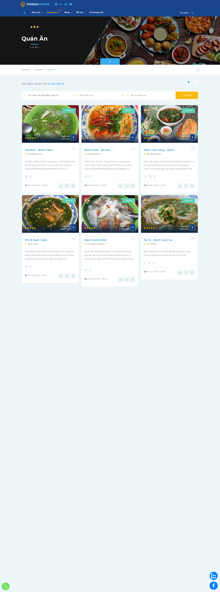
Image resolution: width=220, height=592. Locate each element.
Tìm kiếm (187, 95)
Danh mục (54, 11)
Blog (67, 12)
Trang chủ (25, 70)
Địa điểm (39, 70)
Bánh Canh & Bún (96, 240)
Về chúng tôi (96, 12)
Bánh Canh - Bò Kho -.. (99, 150)
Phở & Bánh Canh (36, 240)
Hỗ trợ (80, 12)
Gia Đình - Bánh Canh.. (39, 150)
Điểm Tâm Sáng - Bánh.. (159, 150)
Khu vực (36, 12)
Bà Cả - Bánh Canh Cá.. (158, 240)
